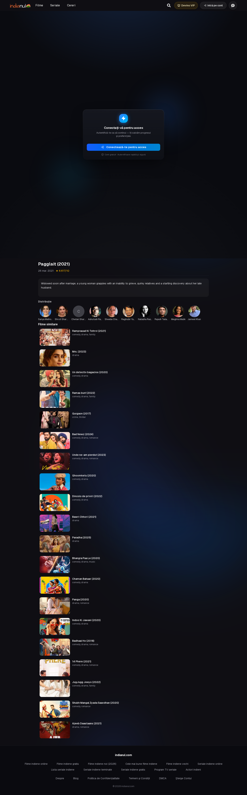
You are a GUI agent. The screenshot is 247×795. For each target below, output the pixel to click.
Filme (39, 5)
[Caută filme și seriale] (169, 5)
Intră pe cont (215, 5)
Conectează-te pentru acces (126, 147)
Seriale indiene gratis (133, 769)
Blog (75, 778)
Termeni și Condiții (139, 778)
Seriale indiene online (210, 763)
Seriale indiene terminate (98, 769)
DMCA (162, 778)
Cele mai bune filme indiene (141, 763)
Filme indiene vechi (177, 763)
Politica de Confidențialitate (104, 778)
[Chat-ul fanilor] (233, 5)
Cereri (71, 5)
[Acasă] (20, 5)
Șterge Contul (183, 778)
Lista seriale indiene (62, 769)
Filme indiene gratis (68, 763)
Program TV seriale (165, 769)
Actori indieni (193, 769)
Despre (60, 778)
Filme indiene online (36, 763)
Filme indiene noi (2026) (102, 763)
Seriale (55, 5)
